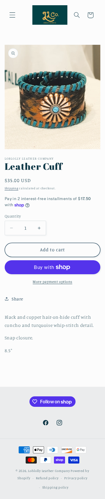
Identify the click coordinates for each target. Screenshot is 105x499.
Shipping (11, 188)
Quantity (13, 216)
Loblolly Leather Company (49, 471)
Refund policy (47, 478)
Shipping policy (55, 487)
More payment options (52, 281)
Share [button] (17, 298)
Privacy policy (75, 478)
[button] (12, 15)
